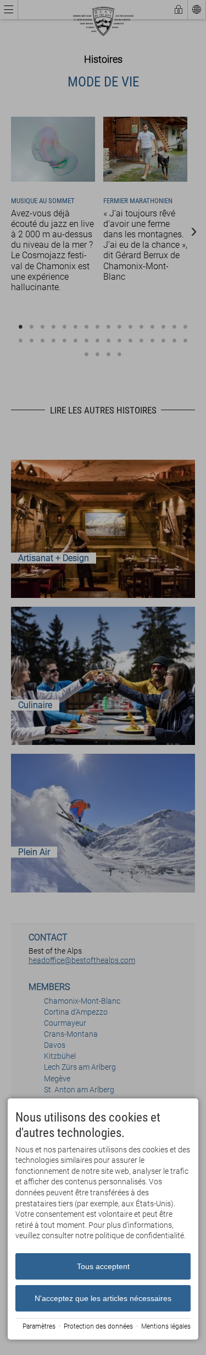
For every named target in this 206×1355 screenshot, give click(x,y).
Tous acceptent (103, 1266)
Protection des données (98, 1326)
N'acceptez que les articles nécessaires (103, 1298)
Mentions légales (166, 1326)
